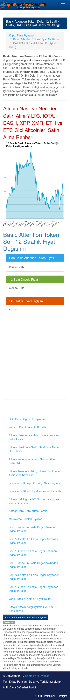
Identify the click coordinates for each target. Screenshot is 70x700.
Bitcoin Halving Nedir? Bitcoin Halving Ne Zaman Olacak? (34, 501)
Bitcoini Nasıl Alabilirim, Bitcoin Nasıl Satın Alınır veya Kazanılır (34, 473)
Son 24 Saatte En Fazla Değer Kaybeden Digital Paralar (34, 577)
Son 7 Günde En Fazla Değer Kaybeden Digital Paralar (33, 589)
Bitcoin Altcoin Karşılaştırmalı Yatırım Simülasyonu (31, 609)
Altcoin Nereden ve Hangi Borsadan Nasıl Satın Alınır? (34, 437)
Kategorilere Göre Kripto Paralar (28, 511)
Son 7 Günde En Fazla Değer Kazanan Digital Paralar (33, 553)
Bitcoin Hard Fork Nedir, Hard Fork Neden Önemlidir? (34, 449)
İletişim (63, 696)
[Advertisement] (35, 361)
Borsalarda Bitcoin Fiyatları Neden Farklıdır (35, 491)
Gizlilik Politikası (45, 696)
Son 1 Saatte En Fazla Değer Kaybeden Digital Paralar (33, 565)
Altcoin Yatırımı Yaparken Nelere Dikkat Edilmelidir (32, 461)
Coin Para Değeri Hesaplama (27, 419)
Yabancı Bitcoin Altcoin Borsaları (28, 427)
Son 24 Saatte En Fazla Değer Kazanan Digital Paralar (33, 541)
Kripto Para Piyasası (37, 676)
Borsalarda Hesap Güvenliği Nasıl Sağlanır (35, 483)
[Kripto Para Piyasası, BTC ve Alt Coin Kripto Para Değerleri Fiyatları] (23, 4)
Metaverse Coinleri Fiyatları (25, 519)
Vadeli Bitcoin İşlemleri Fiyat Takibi (30, 599)
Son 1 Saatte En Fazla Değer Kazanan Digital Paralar (32, 529)
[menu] (63, 5)
